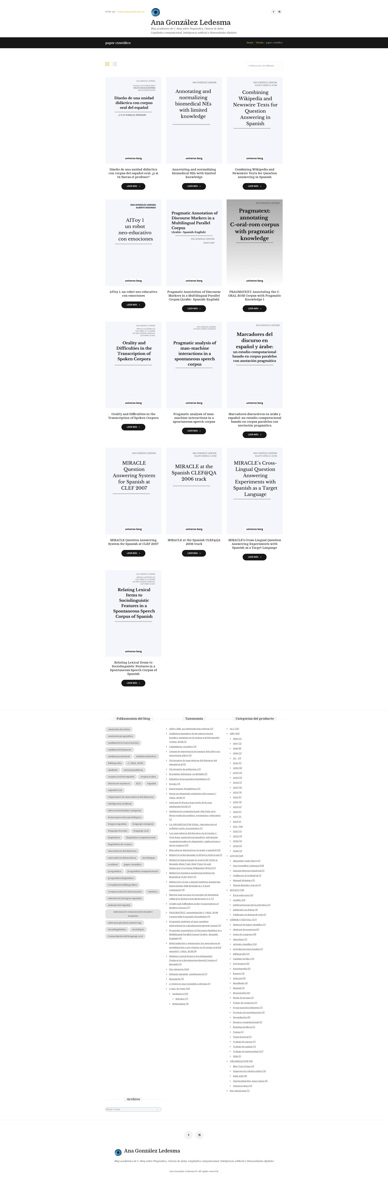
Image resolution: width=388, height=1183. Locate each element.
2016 (235, 812)
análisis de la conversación (123, 743)
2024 (235, 841)
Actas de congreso (243, 934)
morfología (148, 858)
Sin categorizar (238, 1091)
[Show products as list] (115, 64)
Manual (237, 988)
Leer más (132, 186)
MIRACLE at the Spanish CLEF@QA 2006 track (194, 855)
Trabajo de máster (243, 1046)
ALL (232, 729)
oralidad (113, 864)
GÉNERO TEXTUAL (240, 919)
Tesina (236, 1032)
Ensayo (237, 973)
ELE (138, 783)
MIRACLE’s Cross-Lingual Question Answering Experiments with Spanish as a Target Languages (194, 886)
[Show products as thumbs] (108, 64)
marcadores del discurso (122, 851)
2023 (236, 836)
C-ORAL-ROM (135, 763)
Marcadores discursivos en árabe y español (192, 850)
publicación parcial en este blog (250, 905)
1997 (235, 743)
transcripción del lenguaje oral (125, 936)
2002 (236, 768)
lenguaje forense (117, 831)
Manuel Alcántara (242, 880)
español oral (115, 790)
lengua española (117, 824)
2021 (235, 831)
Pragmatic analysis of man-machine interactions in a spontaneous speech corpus (194, 418)
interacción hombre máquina (124, 810)
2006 (236, 782)
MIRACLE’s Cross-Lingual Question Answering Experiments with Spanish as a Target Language (254, 544)
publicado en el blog (243, 910)
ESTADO (234, 890)
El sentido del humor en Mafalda (186, 774)
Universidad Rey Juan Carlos (248, 1081)
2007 (236, 787)
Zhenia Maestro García (245, 885)
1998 (235, 748)
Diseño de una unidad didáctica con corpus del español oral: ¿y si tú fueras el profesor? (133, 173)
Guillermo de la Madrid (245, 875)
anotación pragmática (120, 736)
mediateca (178, 994)
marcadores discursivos (122, 858)
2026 (236, 851)
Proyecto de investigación (247, 1012)
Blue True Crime (242, 1066)
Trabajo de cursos (243, 1042)
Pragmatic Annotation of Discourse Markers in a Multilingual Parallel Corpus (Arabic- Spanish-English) (194, 295)
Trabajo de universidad (245, 1051)
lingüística (114, 837)
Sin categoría (176, 969)
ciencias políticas (133, 770)
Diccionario (239, 963)
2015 (235, 807)
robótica (152, 891)
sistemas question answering (124, 923)
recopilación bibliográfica (122, 885)
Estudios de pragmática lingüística (188, 779)
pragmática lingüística (121, 878)
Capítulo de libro (242, 959)
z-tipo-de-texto (177, 989)
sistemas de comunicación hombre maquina (133, 914)
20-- (235, 758)
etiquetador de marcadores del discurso (131, 797)
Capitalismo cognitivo (181, 746)
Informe (237, 978)
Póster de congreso (243, 1003)
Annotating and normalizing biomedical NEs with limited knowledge (194, 173)
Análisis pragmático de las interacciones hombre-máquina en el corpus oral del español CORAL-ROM (194, 737)
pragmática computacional (142, 871)
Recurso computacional (246, 1022)
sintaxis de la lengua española (125, 898)
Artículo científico (242, 944)
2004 (236, 773)
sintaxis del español (119, 905)
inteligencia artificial (119, 803)
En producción (241, 895)
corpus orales (148, 776)
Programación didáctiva (246, 1007)
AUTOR (234, 856)
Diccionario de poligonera (183, 769)
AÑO (232, 733)
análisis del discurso (119, 749)
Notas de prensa (242, 998)
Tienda (259, 42)
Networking (178, 1004)
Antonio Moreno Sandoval (247, 871)
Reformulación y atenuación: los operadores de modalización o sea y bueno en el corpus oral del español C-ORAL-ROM (195, 947)
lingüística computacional (140, 837)
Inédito (237, 900)
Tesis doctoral (240, 1037)
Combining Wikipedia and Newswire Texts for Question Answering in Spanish (254, 173)
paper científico (132, 864)
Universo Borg (241, 1086)
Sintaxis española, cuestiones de (186, 974)
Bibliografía (239, 954)
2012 (235, 797)
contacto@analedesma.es (130, 11)
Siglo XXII (238, 1076)
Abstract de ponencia (244, 929)
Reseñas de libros (242, 1027)
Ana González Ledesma (246, 865)
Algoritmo (238, 939)
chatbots (112, 770)
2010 (235, 792)
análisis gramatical (119, 756)
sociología (138, 929)
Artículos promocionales (246, 949)
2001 (235, 763)
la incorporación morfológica (124, 817)
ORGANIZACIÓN (239, 1061)
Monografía (239, 993)
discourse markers (119, 783)
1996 (235, 739)
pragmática (114, 871)
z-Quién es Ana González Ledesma (188, 984)
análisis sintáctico (146, 756)
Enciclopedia (240, 968)
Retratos (180, 999)
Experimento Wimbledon (183, 789)
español (151, 783)
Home (250, 42)
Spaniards (174, 979)
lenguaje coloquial (143, 824)
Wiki (235, 1056)
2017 (235, 817)
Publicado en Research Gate (248, 914)
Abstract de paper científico (248, 924)
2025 (235, 846)
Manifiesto (238, 983)
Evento (173, 784)
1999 (235, 753)
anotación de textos (119, 729)
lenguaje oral (141, 831)
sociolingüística (117, 929)
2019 (235, 822)
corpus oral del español (121, 776)
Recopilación (240, 1017)
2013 (235, 802)
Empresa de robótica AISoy (247, 1071)
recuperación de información (125, 891)
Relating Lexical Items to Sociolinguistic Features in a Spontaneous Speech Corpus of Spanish (193, 960)
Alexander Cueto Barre (245, 861)
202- (235, 826)
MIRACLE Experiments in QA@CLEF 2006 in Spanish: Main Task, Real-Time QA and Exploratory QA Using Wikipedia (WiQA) (193, 864)
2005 (236, 778)
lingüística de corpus (120, 844)
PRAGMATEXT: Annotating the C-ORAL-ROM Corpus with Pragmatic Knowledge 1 (254, 295)
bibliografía (114, 763)
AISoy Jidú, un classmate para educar (189, 729)
